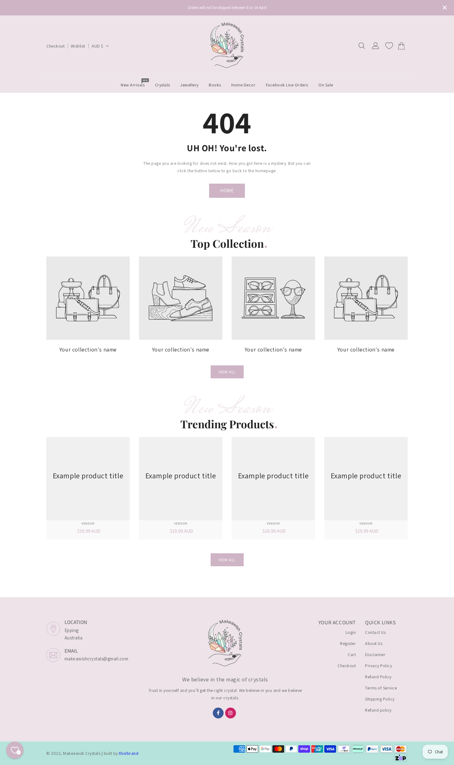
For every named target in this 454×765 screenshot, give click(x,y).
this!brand (128, 753)
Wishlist (78, 46)
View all (227, 372)
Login (351, 632)
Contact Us (375, 632)
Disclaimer (375, 654)
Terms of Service (381, 688)
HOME (227, 190)
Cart (352, 654)
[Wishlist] (389, 45)
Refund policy (378, 710)
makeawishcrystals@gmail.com (96, 659)
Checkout (55, 46)
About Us (373, 643)
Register (348, 643)
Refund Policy (378, 677)
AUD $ (97, 46)
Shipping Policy (380, 699)
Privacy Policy (378, 665)
